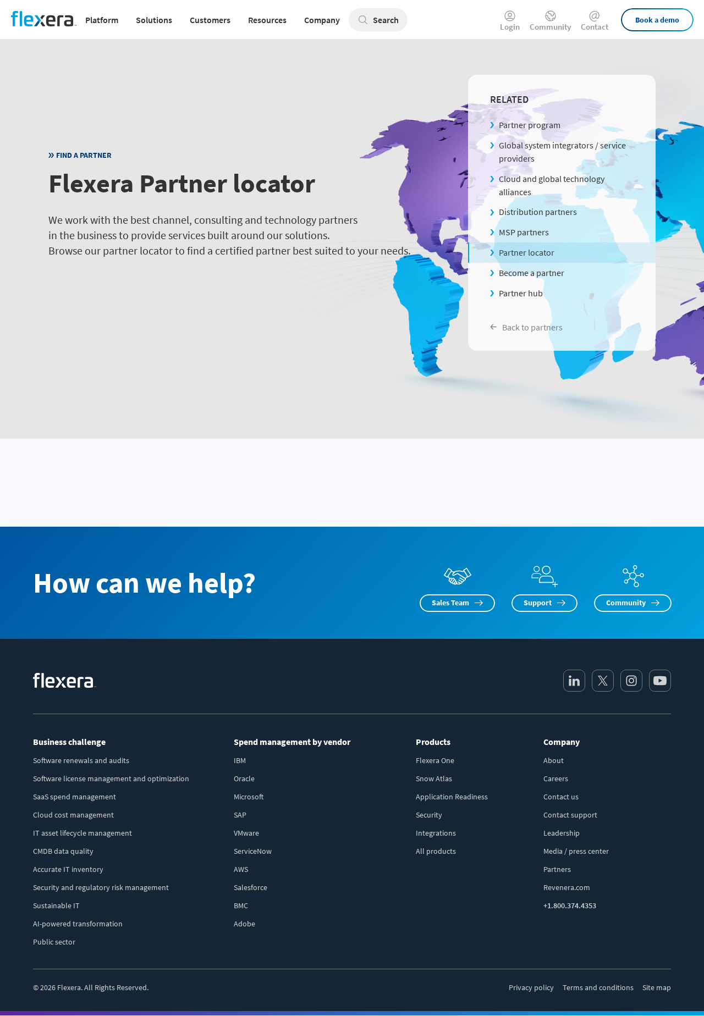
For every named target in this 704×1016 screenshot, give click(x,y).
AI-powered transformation (78, 924)
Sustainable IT (56, 905)
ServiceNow (253, 851)
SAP (240, 815)
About (553, 760)
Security (429, 815)
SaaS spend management (74, 797)
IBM (240, 760)
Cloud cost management (73, 815)
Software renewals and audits (81, 760)
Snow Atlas (434, 778)
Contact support (570, 815)
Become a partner (531, 272)
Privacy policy (531, 987)
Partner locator (526, 252)
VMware (246, 833)
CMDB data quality (63, 851)
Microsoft (248, 797)
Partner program (529, 124)
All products (436, 851)
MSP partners (524, 232)
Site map (656, 987)
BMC (241, 905)
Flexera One (435, 760)
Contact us (561, 797)
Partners (557, 869)
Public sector (54, 942)
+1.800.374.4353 (569, 905)
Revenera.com (566, 887)
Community (550, 26)
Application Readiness (452, 797)
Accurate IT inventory (68, 869)
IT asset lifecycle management (82, 833)
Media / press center (576, 851)
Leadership (561, 833)
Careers (555, 778)
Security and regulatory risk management (101, 887)
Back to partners (532, 327)
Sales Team (450, 603)
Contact (594, 26)
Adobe (244, 924)
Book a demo (657, 20)
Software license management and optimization (111, 778)
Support (538, 603)
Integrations (436, 833)
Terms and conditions (598, 987)
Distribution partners (538, 211)
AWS (241, 869)
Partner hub (521, 293)
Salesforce (250, 887)
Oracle (244, 778)
